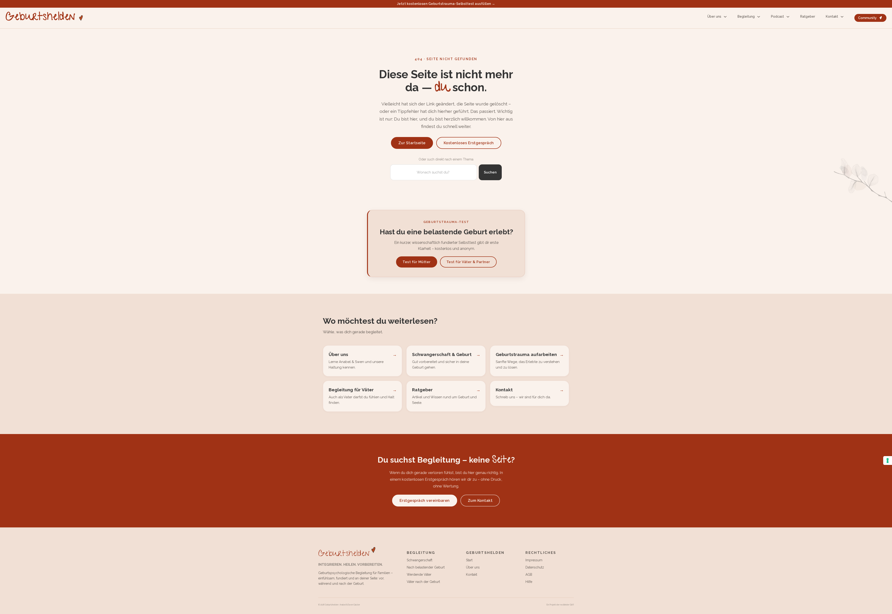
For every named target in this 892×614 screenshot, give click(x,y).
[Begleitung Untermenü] (758, 16)
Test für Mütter (417, 262)
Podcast (777, 16)
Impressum (533, 560)
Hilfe (528, 582)
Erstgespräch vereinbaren (425, 500)
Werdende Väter (419, 574)
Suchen (490, 172)
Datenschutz (534, 567)
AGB (528, 574)
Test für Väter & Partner (468, 262)
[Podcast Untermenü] (788, 16)
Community (867, 18)
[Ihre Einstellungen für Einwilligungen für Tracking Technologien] (887, 460)
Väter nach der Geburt (423, 582)
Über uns (714, 16)
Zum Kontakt (480, 500)
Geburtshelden (40, 18)
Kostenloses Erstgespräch (469, 143)
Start (469, 560)
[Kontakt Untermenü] (842, 16)
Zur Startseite (412, 143)
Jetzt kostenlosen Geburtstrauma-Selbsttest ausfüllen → (446, 4)
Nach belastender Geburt (426, 567)
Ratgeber (807, 16)
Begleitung (746, 16)
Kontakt (832, 16)
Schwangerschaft (419, 560)
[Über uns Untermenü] (725, 16)
